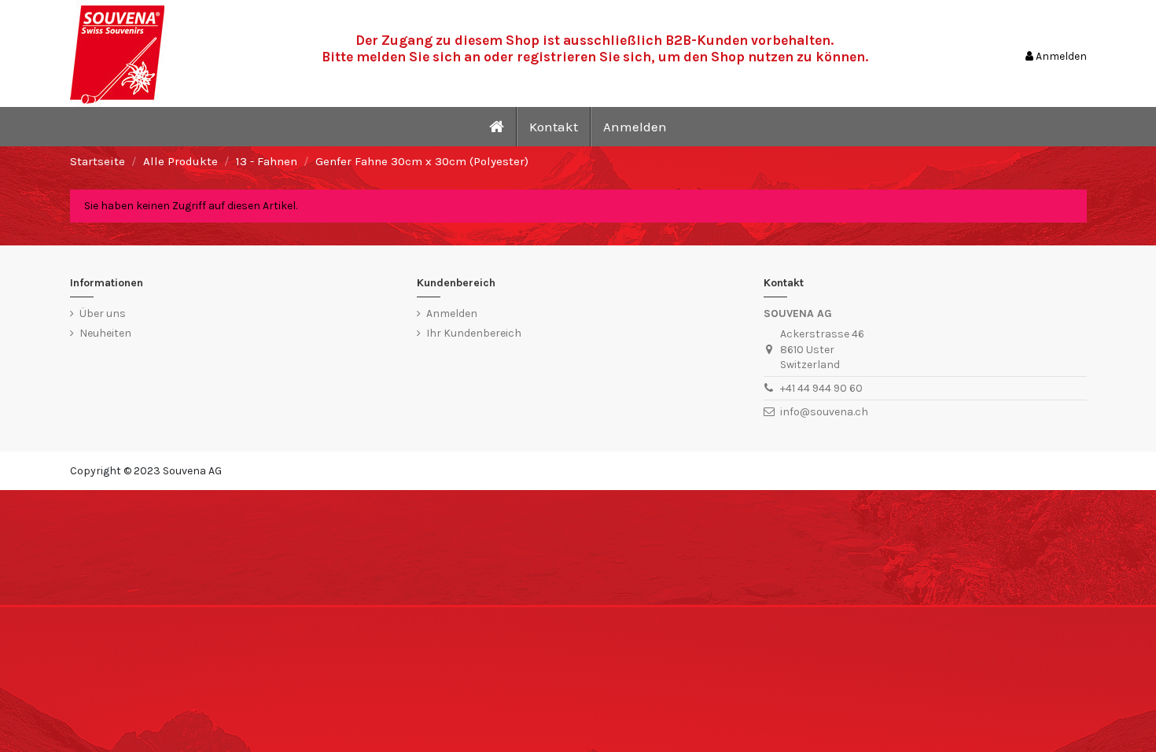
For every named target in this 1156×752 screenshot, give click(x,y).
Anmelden (451, 313)
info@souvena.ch (824, 411)
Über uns (102, 313)
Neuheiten (105, 333)
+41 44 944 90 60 (821, 388)
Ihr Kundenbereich (473, 333)
